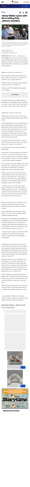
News (4, 12)
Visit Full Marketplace (8, 308)
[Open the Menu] (2, 2)
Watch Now (26, 2)
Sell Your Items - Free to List (13, 305)
